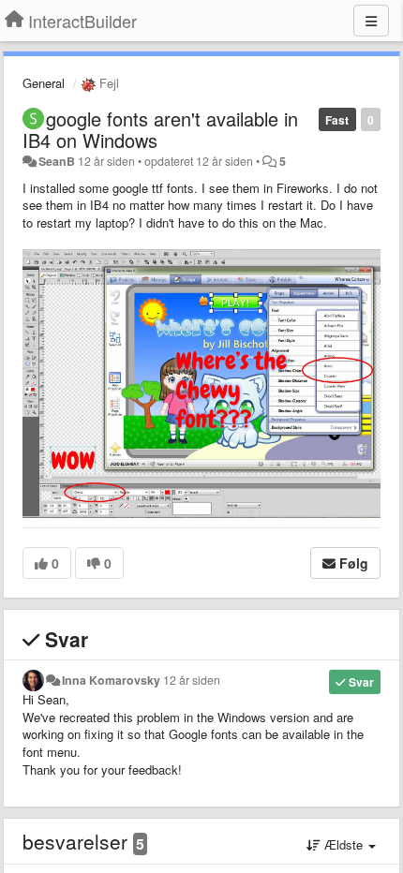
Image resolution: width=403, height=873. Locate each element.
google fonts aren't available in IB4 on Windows (160, 129)
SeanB (56, 161)
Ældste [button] (343, 844)
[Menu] (371, 21)
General (43, 83)
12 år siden (191, 680)
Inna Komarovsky (111, 680)
